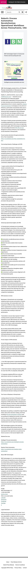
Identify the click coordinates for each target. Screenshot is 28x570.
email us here (4, 494)
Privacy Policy (17, 567)
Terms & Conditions (20, 564)
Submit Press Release (8, 564)
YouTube (3, 503)
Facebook (3, 501)
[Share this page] (26, 12)
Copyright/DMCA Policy (7, 567)
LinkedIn (3, 497)
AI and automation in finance (14, 414)
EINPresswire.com (6, 96)
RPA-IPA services (19, 127)
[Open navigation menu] (2, 12)
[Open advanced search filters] (22, 12)
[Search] (19, 12)
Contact (25, 567)
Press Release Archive (16, 562)
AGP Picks (3, 2)
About (7, 562)
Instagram (3, 499)
